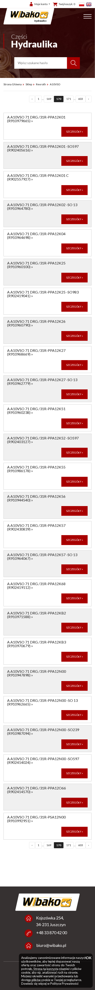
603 (80, 99)
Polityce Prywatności (64, 983)
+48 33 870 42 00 (51, 932)
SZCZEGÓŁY (74, 131)
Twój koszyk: (67, 4)
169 (48, 99)
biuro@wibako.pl (51, 945)
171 (68, 99)
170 (58, 99)
